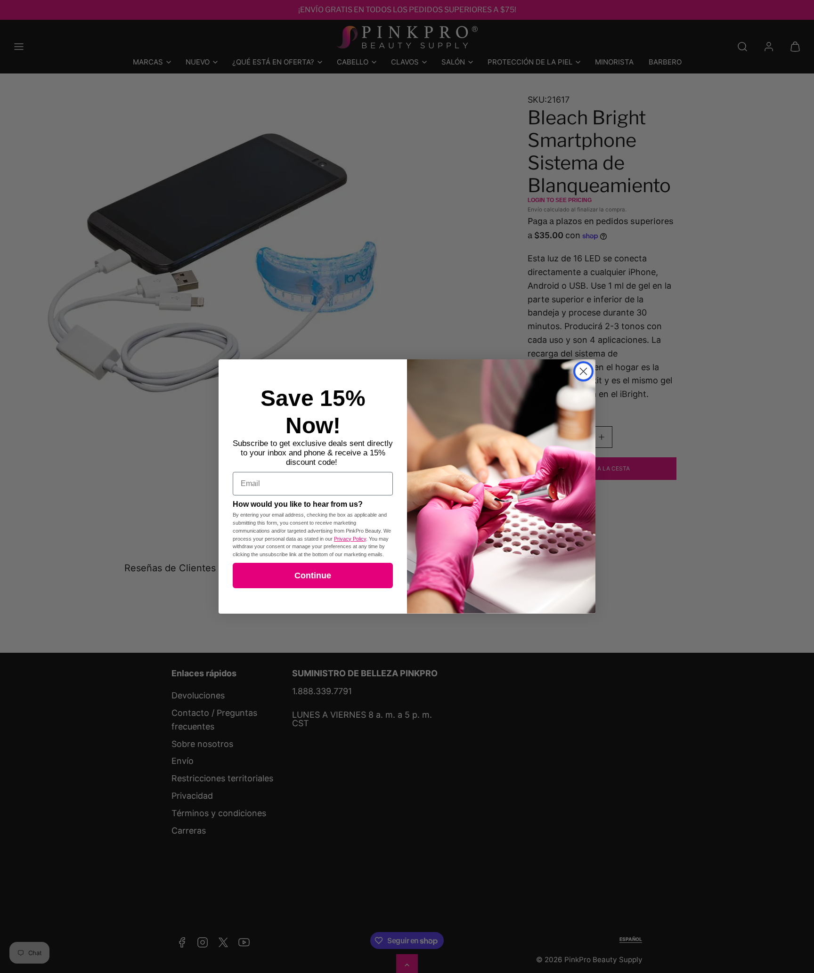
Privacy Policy (350, 539)
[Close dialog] (583, 371)
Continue (312, 575)
